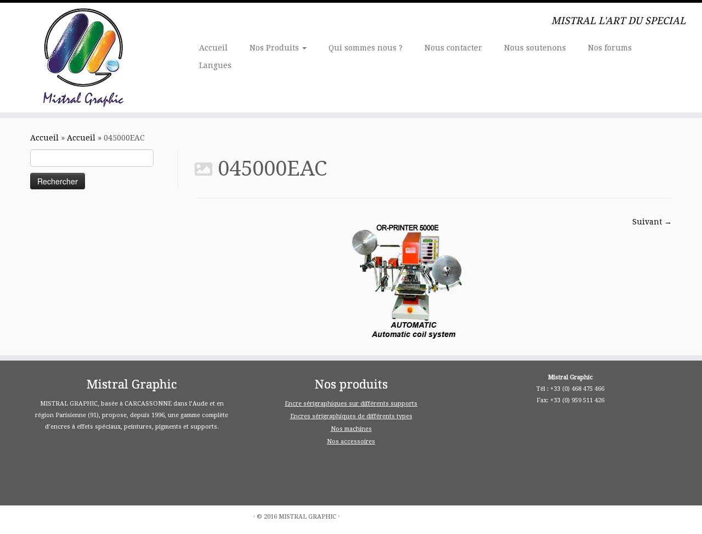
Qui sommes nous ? (366, 47)
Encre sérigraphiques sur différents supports (351, 403)
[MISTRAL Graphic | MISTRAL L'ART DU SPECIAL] (81, 57)
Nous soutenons (535, 47)
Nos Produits (275, 47)
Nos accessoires (351, 441)
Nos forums (610, 47)
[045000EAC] (413, 279)
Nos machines (351, 428)
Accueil (213, 47)
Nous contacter (453, 47)
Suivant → (652, 221)
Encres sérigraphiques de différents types (351, 416)
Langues (215, 65)
